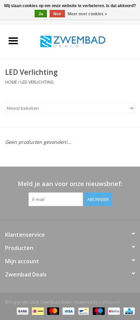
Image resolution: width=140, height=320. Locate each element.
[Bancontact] (82, 311)
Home (11, 82)
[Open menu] (13, 40)
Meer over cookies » (87, 14)
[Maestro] (98, 311)
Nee (57, 14)
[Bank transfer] (22, 311)
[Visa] (67, 311)
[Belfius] (113, 311)
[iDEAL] (37, 311)
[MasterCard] (52, 311)
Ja (40, 14)
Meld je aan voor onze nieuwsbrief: (70, 183)
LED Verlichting (37, 82)
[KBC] (128, 311)
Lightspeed (109, 302)
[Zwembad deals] (83, 41)
